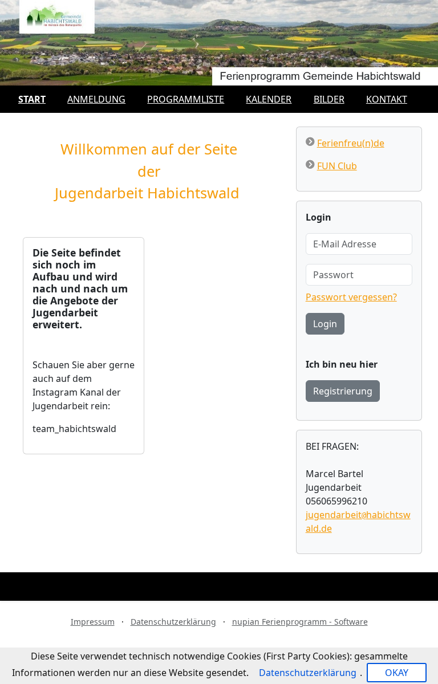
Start (32, 99)
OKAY (396, 672)
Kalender (268, 99)
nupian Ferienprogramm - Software (300, 621)
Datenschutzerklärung (173, 621)
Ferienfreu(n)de (350, 143)
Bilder (329, 99)
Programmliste (185, 99)
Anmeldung (96, 99)
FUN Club (337, 166)
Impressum (93, 621)
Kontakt (386, 99)
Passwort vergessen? (351, 297)
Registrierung (342, 391)
